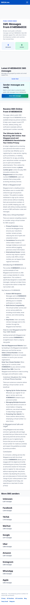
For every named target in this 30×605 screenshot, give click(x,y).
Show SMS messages (15, 96)
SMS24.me (5, 2)
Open (5, 601)
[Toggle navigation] (27, 2)
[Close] (27, 596)
